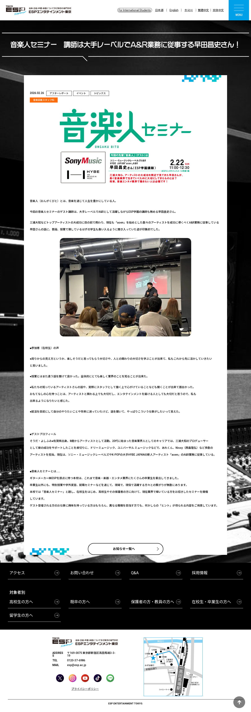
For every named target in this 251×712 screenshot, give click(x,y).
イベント (81, 93)
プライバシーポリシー (85, 688)
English (174, 10)
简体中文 (218, 10)
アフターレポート (59, 93)
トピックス (100, 93)
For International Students (135, 10)
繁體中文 (203, 10)
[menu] (239, 10)
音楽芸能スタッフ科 (43, 100)
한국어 (189, 10)
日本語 (159, 10)
